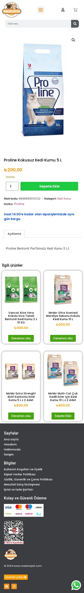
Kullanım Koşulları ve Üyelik (23, 469)
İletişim (9, 454)
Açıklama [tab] (14, 234)
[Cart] (75, 9)
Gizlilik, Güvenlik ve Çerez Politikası (28, 479)
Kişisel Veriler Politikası (20, 474)
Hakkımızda (12, 449)
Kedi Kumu (64, 198)
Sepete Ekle (49, 186)
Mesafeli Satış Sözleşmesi (22, 484)
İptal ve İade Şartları (18, 489)
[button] (41, 10)
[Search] (75, 24)
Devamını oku (21, 338)
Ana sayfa (11, 439)
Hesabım (10, 444)
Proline (19, 204)
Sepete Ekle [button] (63, 416)
